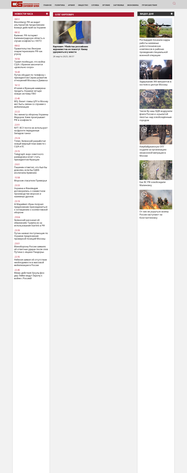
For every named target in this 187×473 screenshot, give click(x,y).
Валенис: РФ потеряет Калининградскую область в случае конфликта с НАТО (29, 38)
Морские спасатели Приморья (30, 180)
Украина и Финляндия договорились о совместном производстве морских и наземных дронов (29, 192)
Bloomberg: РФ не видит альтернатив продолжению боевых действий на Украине (30, 25)
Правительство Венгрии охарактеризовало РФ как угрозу (28, 51)
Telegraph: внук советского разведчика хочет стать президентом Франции (29, 157)
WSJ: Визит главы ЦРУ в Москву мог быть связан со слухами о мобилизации (31, 104)
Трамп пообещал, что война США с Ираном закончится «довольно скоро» (29, 64)
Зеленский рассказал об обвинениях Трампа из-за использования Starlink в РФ (29, 223)
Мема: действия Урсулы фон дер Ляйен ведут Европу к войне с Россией (29, 275)
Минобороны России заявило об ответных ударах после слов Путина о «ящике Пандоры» (31, 249)
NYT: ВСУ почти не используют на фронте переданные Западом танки (31, 130)
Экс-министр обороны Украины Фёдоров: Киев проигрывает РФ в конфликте (31, 117)
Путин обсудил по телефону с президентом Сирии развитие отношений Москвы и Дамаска (31, 78)
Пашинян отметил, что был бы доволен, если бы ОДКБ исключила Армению (30, 170)
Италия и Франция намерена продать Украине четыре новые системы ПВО (29, 91)
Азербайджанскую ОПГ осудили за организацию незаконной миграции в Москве (152, 151)
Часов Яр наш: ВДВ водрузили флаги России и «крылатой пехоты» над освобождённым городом (155, 116)
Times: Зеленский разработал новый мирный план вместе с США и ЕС (30, 144)
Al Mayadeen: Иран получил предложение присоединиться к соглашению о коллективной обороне (31, 208)
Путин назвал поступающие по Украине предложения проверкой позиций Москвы (31, 236)
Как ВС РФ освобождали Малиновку (152, 184)
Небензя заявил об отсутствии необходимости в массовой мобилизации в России (30, 262)
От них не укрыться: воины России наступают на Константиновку (154, 214)
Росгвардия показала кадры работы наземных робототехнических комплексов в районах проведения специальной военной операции (154, 48)
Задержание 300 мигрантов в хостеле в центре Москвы (155, 83)
